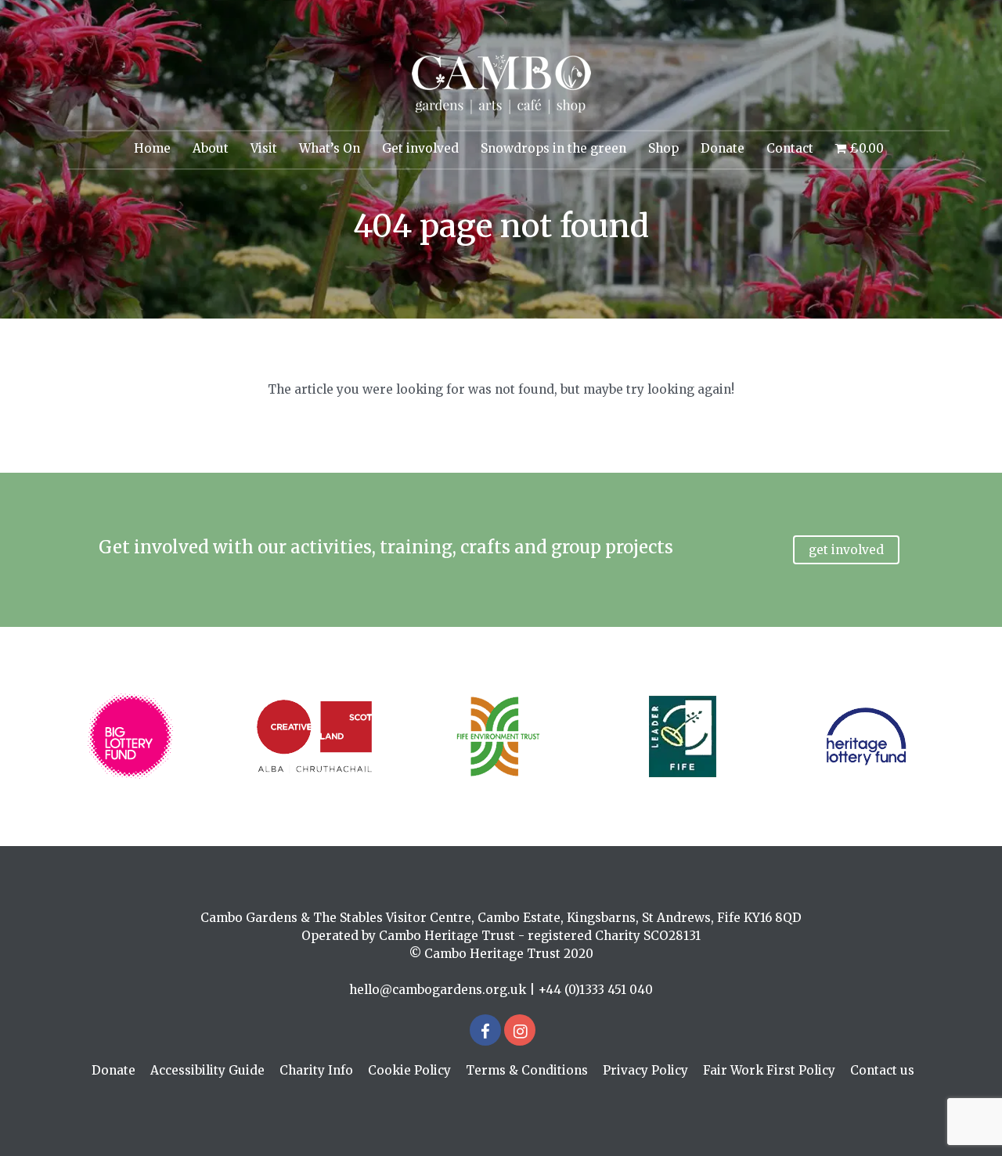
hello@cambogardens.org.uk (437, 989)
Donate (722, 148)
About (211, 148)
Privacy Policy (645, 1070)
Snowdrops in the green (553, 148)
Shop (663, 148)
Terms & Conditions (527, 1070)
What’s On (329, 148)
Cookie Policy (409, 1070)
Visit (263, 148)
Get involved (420, 148)
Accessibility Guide (207, 1070)
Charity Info (316, 1070)
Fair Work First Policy (769, 1070)
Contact (789, 148)
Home (152, 148)
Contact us (882, 1070)
